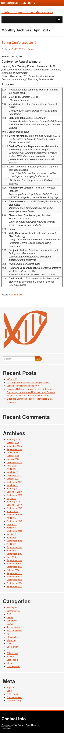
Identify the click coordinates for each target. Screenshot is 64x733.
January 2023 (13, 459)
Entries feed (12, 694)
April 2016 (11, 537)
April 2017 (11, 527)
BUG (9, 614)
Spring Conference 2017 (18, 42)
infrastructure (13, 636)
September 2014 (14, 547)
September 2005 (14, 579)
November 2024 (14, 446)
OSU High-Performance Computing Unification (28, 382)
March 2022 (12, 472)
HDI (8, 633)
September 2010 (14, 563)
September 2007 (14, 573)
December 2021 (14, 475)
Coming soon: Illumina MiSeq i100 (23, 385)
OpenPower (12, 646)
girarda (30, 48)
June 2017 (12, 524)
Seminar (10, 656)
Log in (9, 690)
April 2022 (11, 468)
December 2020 (14, 491)
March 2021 (12, 485)
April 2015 (11, 543)
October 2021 (13, 478)
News (9, 643)
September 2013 (14, 553)
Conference (16, 294)
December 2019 (14, 504)
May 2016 (11, 534)
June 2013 (12, 556)
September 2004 (14, 583)
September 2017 (14, 521)
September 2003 (14, 586)
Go (38, 358)
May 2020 (11, 498)
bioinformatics (13, 610)
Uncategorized (13, 666)
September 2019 (14, 508)
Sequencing (12, 659)
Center (10, 617)
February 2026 (14, 439)
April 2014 (11, 550)
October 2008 (13, 570)
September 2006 (14, 576)
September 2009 (14, 566)
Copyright (6, 725)
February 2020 (14, 501)
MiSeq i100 (12, 379)
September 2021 (14, 481)
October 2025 (13, 442)
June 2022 (12, 465)
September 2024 (14, 449)
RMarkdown (12, 653)
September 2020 (14, 494)
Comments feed (14, 697)
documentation (14, 627)
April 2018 (11, 517)
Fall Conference (14, 630)
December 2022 (14, 462)
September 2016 (14, 530)
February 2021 (14, 488)
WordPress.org (14, 700)
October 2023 (13, 455)
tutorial (10, 663)
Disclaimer (6, 728)
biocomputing (13, 607)
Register (10, 687)
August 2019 (12, 511)
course (10, 623)
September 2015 (14, 540)
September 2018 (14, 514)
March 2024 (12, 452)
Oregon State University (18, 3)
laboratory (11, 640)
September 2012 (14, 560)
